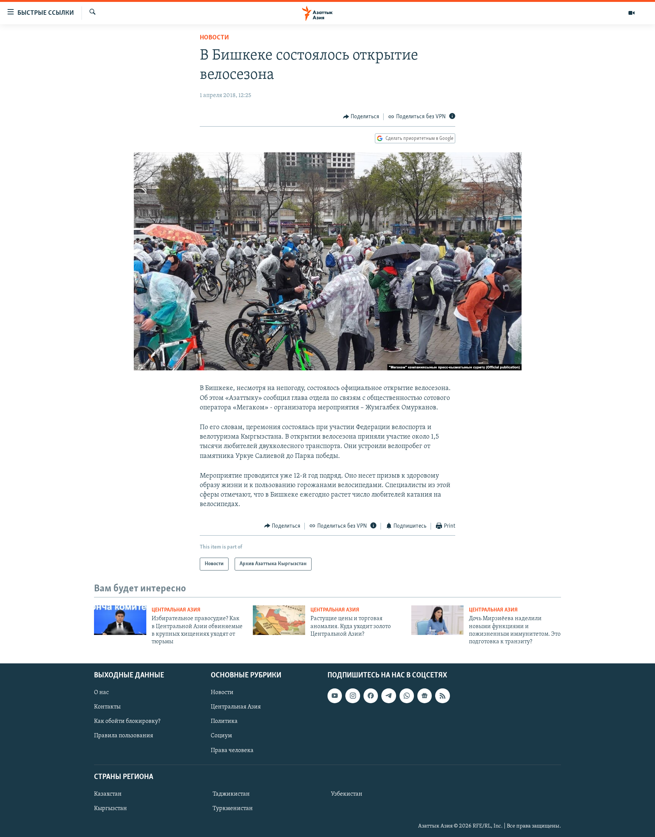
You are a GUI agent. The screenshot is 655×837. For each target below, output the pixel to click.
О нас (101, 693)
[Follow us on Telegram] (388, 695)
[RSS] (442, 695)
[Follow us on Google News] (424, 695)
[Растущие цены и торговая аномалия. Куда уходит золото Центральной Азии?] (279, 620)
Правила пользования (123, 736)
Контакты (107, 707)
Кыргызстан (110, 809)
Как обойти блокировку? (127, 721)
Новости (214, 37)
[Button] (361, 117)
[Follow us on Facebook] (371, 695)
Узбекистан (346, 794)
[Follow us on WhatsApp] (407, 695)
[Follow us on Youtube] (335, 695)
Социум (221, 736)
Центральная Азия (176, 610)
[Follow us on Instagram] (352, 695)
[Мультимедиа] (631, 13)
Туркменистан (233, 809)
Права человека (232, 750)
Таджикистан (231, 794)
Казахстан (108, 794)
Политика (224, 721)
